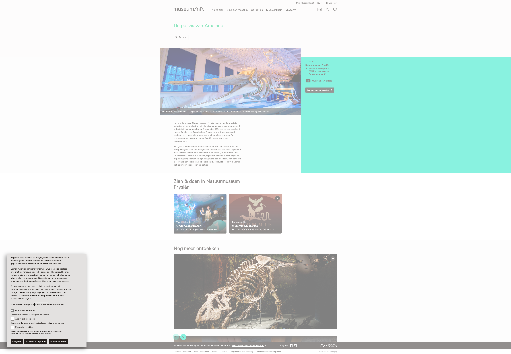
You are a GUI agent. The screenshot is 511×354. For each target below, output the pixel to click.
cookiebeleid (57, 304)
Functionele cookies (25, 310)
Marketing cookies (24, 327)
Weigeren (16, 341)
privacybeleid (41, 304)
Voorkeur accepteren (35, 341)
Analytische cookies (25, 319)
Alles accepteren (58, 341)
